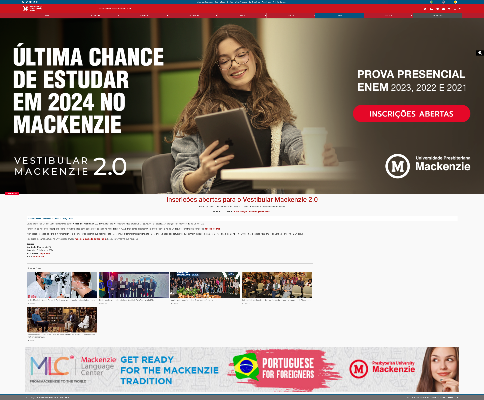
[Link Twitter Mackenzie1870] (26, 2)
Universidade (12, 193)
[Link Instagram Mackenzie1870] (37, 2)
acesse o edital (212, 229)
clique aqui (44, 253)
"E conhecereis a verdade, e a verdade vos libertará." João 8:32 (431, 397)
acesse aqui (39, 256)
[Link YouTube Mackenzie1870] (30, 2)
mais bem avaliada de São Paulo (90, 239)
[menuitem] (205, 2)
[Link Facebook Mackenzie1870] (23, 2)
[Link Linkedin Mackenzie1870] (34, 2)
